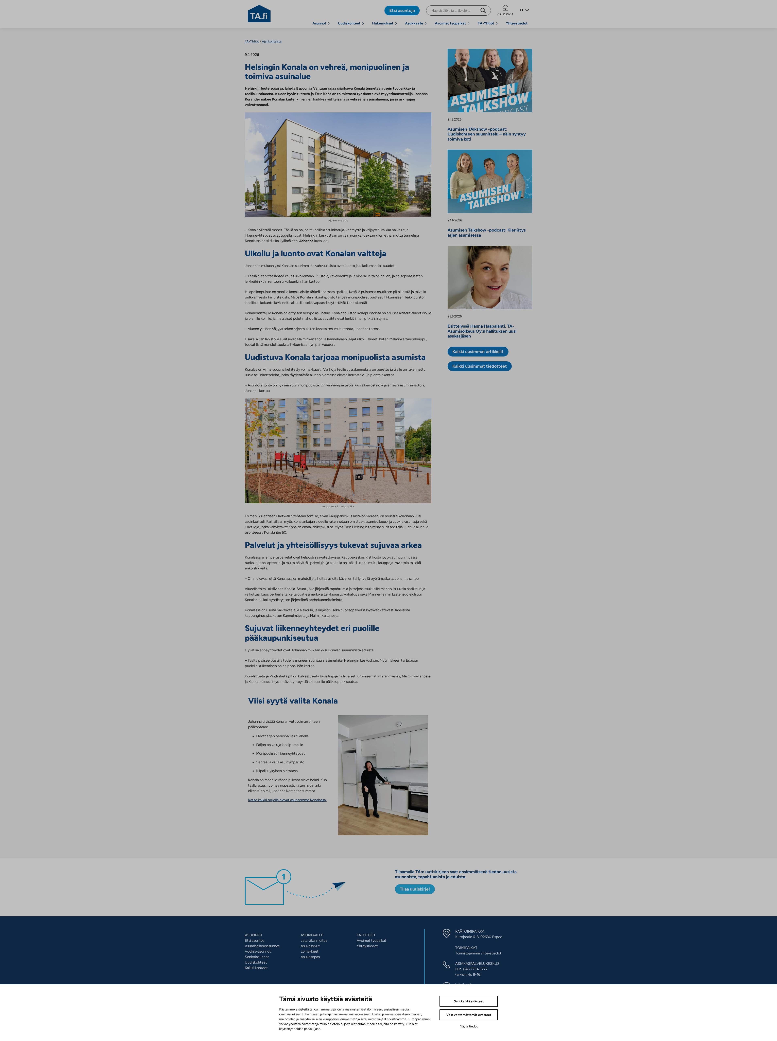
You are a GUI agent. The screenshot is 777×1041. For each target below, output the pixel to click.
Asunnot (319, 23)
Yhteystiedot (517, 23)
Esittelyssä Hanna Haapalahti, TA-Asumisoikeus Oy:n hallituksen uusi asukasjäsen (482, 331)
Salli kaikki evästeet (469, 1001)
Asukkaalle (414, 23)
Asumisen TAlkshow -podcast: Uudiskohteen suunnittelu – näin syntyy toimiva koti (487, 134)
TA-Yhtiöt (486, 23)
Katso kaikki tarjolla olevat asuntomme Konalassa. (287, 800)
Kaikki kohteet (256, 968)
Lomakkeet (309, 951)
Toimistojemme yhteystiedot (478, 953)
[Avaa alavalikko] (329, 23)
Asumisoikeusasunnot (262, 946)
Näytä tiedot (469, 1026)
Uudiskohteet (349, 23)
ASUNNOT (254, 935)
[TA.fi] (259, 13)
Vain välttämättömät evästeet (468, 1015)
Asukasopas (310, 957)
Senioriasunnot (257, 957)
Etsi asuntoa (254, 940)
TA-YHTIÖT (366, 935)
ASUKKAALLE (312, 935)
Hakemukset (382, 23)
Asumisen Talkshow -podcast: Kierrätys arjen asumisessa (487, 233)
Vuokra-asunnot (258, 951)
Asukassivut (505, 14)
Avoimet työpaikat (450, 23)
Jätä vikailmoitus (314, 940)
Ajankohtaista (271, 41)
